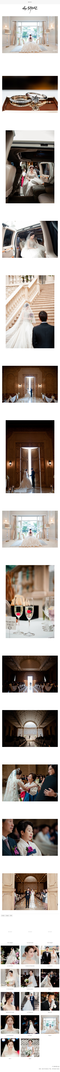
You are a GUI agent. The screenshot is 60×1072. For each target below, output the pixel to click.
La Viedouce (30, 1012)
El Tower (30, 1035)
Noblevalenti (30, 989)
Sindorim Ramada (30, 966)
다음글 (7, 915)
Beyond (50, 1012)
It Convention (10, 989)
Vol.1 (10, 1058)
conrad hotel (30, 942)
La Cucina (50, 966)
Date (30, 1058)
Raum (50, 989)
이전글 (3, 915)
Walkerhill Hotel (10, 1012)
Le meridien (10, 966)
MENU (30, 2)
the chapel (10, 942)
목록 (11, 915)
